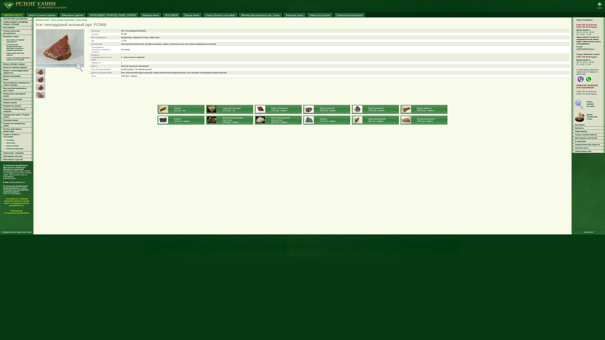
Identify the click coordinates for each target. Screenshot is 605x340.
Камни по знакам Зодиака (15, 67)
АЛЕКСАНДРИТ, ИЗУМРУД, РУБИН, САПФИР (15, 23)
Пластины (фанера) (14, 149)
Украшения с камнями (13, 153)
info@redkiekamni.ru (17, 182)
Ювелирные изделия (13, 160)
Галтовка (10, 140)
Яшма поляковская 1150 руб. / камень (279, 109)
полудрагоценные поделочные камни (17, 232)
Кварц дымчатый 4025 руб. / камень (328, 109)
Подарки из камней (12, 106)
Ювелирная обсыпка (13, 156)
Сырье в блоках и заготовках (11, 135)
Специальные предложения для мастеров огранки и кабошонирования (15, 47)
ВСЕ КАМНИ (9, 28)
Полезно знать (582, 148)
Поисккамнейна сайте (591, 104)
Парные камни (10, 103)
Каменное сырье (11, 36)
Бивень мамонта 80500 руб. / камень (425, 109)
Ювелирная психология (586, 138)
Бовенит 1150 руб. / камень (182, 120)
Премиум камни (10, 120)
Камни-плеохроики (12, 76)
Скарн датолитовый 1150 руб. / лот (232, 109)
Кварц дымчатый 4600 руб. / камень (376, 109)
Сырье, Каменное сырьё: (588, 54)
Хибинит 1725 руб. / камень (328, 120)
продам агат (588, 232)
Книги (5, 79)
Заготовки (10, 143)
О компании (580, 141)
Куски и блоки (12, 146)
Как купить (580, 125)
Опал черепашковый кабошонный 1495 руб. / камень (280, 120)
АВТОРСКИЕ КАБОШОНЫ (15, 19)
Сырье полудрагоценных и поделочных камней (18, 59)
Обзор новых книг (583, 151)
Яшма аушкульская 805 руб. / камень (377, 120)
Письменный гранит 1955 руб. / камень (426, 120)
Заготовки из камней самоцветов (15, 41)
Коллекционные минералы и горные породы (16, 84)
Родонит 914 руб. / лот (180, 109)
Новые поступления (12, 99)
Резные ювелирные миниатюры (12, 130)
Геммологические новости (587, 145)
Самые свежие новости (586, 135)
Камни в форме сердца (14, 64)
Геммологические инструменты (11, 32)
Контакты (579, 128)
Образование (581, 131)
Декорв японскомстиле (592, 116)
